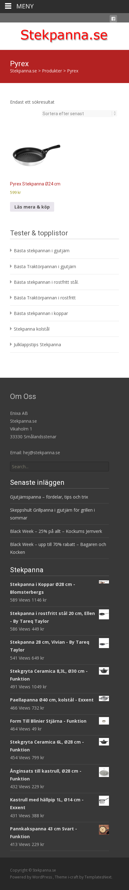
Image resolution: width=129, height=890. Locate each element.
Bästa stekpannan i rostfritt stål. (46, 282)
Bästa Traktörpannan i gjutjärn (45, 266)
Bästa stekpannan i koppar (41, 313)
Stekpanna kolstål (31, 329)
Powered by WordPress (31, 877)
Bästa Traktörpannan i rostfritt (45, 298)
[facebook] (113, 20)
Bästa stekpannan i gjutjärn (42, 250)
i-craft (73, 877)
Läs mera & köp (32, 207)
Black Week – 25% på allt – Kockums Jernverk (56, 531)
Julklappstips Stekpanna (37, 344)
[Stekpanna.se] (64, 34)
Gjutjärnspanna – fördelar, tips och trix (49, 497)
